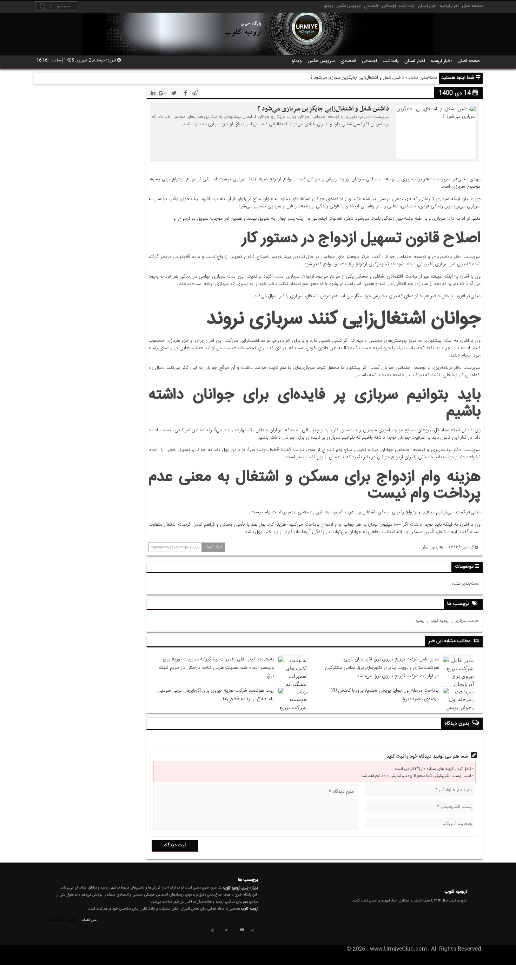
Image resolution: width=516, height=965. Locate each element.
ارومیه (420, 621)
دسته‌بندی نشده (423, 77)
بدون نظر (430, 547)
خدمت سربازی (467, 621)
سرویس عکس (349, 5)
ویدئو (328, 5)
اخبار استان (427, 5)
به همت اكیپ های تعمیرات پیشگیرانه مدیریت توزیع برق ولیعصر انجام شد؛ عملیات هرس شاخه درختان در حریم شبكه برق (216, 667)
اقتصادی (371, 5)
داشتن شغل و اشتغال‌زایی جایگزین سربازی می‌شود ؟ (323, 109)
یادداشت (407, 5)
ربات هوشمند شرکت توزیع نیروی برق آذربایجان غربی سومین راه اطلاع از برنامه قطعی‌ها (215, 694)
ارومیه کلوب (440, 621)
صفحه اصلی (472, 5)
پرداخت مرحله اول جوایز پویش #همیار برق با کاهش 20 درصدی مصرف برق (385, 694)
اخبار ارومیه (449, 5)
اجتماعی (389, 5)
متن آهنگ (89, 920)
